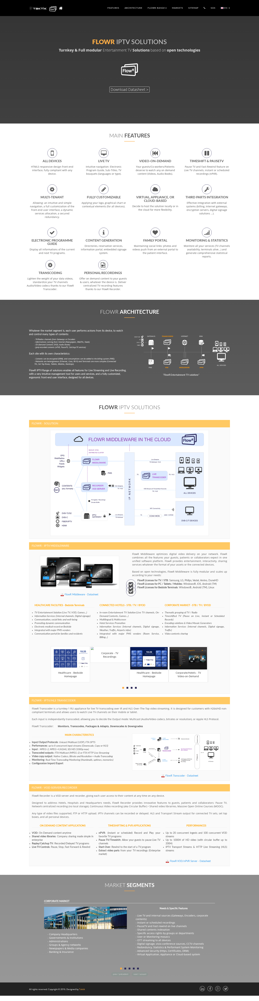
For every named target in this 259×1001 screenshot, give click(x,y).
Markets (177, 8)
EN (226, 8)
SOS (213, 8)
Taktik (82, 989)
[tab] (129, 423)
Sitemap (193, 8)
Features (113, 8)
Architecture (133, 8)
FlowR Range (156, 8)
